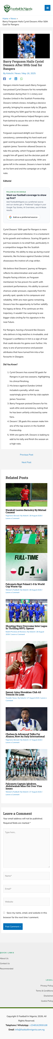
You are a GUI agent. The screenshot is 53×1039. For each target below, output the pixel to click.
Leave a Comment (12, 518)
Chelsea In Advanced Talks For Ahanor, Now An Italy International (25, 735)
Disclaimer (48, 996)
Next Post (26, 462)
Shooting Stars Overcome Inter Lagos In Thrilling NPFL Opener (26, 627)
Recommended (6, 968)
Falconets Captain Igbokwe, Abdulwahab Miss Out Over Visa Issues (24, 786)
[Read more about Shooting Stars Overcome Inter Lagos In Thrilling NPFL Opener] (26, 610)
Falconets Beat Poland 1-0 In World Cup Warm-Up (25, 585)
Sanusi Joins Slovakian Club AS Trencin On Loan (23, 693)
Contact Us (5, 963)
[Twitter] (10, 78)
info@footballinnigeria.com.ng (30, 1029)
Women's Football (12, 590)
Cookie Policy (47, 1001)
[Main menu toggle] (47, 8)
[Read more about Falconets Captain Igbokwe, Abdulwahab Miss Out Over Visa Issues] (26, 764)
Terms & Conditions (44, 990)
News (17, 73)
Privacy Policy (47, 985)
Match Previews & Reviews (16, 632)
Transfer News (11, 698)
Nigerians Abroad (12, 516)
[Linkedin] (16, 78)
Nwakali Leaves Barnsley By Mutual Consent (26, 511)
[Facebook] (4, 78)
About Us (4, 958)
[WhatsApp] (21, 78)
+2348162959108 (38, 1025)
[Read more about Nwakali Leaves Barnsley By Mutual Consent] (26, 494)
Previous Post (26, 454)
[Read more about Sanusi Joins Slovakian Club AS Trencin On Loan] (26, 664)
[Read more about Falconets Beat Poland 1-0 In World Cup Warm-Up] (26, 552)
